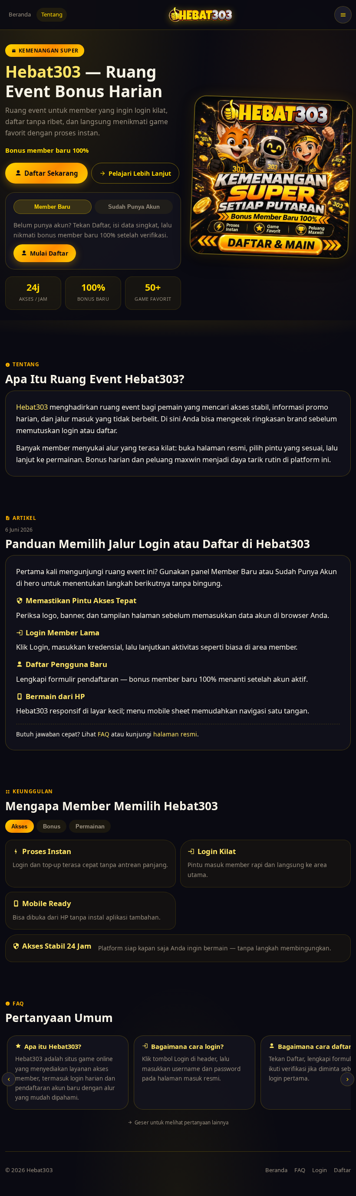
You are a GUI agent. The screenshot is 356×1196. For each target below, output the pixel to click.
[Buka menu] (343, 14)
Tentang (52, 14)
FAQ (103, 734)
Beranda (20, 14)
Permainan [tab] (90, 826)
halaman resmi (175, 734)
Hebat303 (43, 71)
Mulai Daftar (49, 253)
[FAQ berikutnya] (347, 1079)
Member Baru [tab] (52, 207)
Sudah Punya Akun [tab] (134, 207)
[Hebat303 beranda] (200, 14)
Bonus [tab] (51, 826)
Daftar (342, 1170)
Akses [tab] (19, 826)
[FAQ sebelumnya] (9, 1079)
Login (319, 1170)
